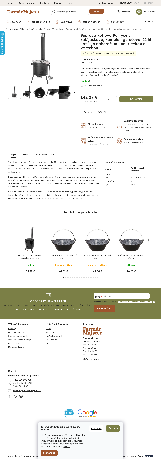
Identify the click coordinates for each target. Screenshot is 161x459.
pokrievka (67, 183)
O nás (10, 3)
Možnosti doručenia (93, 85)
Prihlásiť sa (104, 308)
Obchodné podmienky (18, 336)
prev (10, 252)
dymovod (58, 180)
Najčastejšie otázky (55, 336)
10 (86, 277)
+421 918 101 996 (126, 3)
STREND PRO (95, 59)
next (151, 252)
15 (97, 277)
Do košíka (136, 99)
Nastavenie (49, 453)
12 (91, 277)
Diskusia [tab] (25, 154)
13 (93, 277)
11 (88, 277)
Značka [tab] (44, 154)
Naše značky (51, 340)
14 (95, 277)
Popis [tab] (13, 154)
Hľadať (96, 11)
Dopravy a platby (27, 3)
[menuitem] (16, 22)
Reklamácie (13, 343)
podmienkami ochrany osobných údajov (136, 302)
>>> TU (67, 446)
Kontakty (58, 3)
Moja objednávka (16, 347)
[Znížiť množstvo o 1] (102, 99)
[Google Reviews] (87, 413)
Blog (48, 343)
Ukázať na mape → (92, 359)
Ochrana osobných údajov (20, 340)
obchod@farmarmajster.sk (27, 390)
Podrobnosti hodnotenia (123, 53)
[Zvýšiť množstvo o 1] (115, 99)
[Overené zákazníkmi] (69, 413)
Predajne (44, 3)
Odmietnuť (96, 428)
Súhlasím (112, 428)
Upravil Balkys (137, 456)
